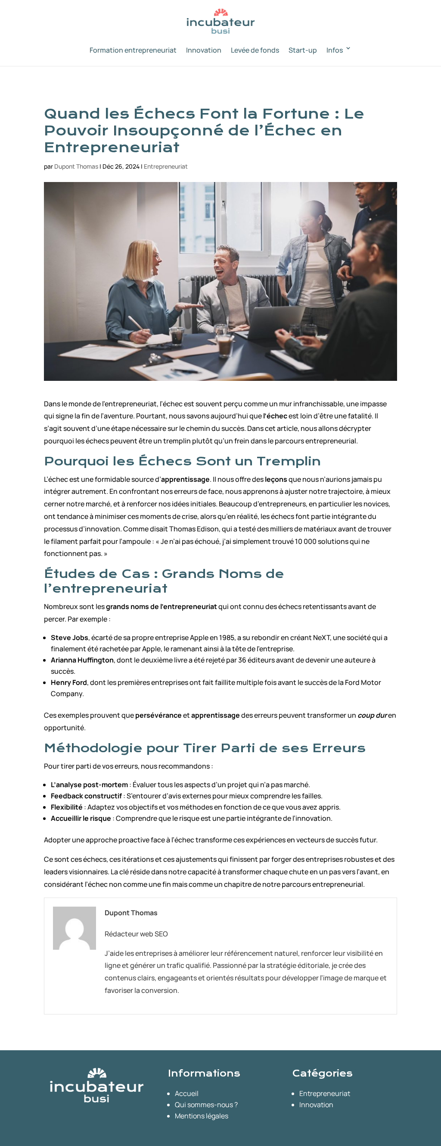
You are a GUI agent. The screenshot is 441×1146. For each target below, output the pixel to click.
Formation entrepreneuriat (133, 50)
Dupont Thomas (76, 166)
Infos (334, 50)
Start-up (303, 50)
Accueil (187, 1093)
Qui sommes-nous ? (206, 1104)
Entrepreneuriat (166, 166)
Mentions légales (201, 1116)
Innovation (203, 50)
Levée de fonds (255, 50)
